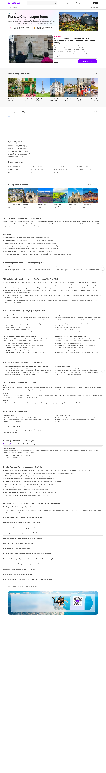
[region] (31, 49)
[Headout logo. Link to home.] (14, 3)
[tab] (9, 444)
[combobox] (42, 3)
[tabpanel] (53, 453)
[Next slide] (96, 73)
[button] (12, 7)
